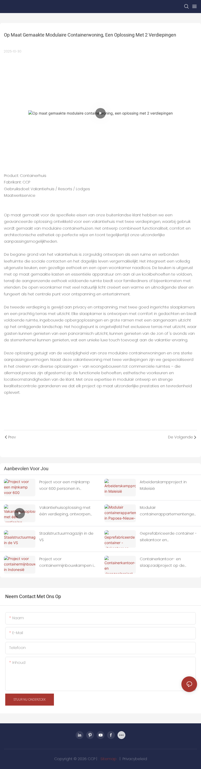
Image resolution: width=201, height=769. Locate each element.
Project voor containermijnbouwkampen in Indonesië (67, 562)
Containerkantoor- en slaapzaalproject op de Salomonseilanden (162, 562)
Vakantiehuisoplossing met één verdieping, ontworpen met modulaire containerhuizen (65, 511)
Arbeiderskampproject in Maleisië (163, 485)
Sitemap (108, 758)
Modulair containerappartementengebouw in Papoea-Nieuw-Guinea (168, 511)
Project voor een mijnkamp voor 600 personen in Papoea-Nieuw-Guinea (64, 485)
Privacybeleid (134, 758)
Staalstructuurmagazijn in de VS (66, 537)
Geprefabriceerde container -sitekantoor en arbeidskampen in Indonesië (168, 537)
